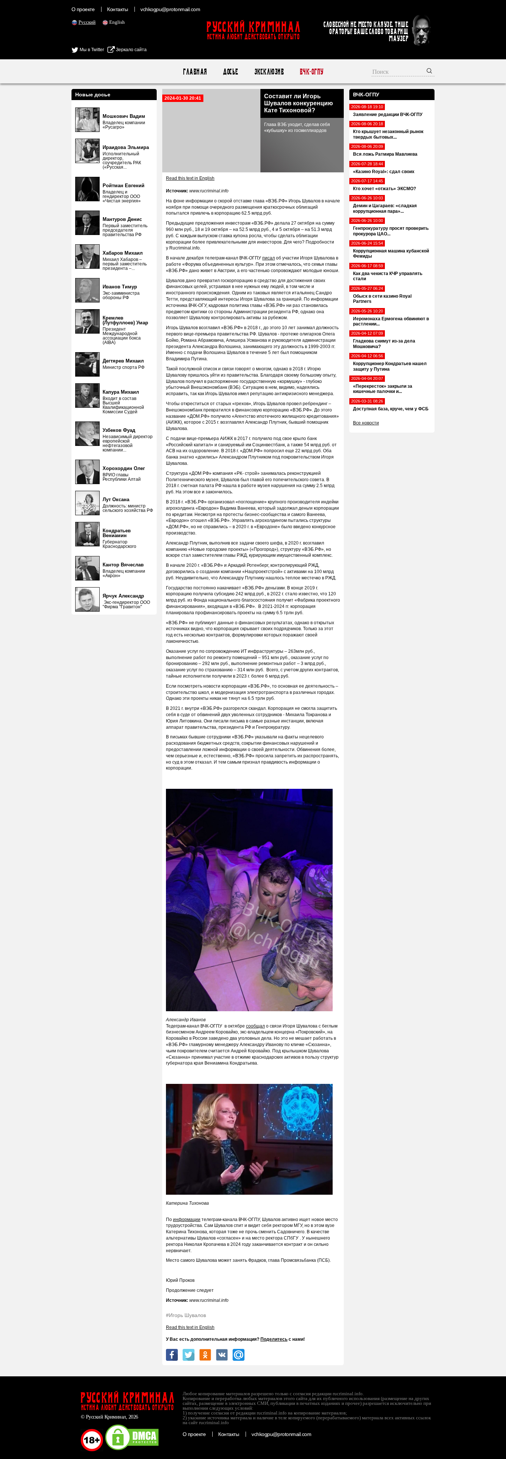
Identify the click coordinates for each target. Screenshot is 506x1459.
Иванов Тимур (120, 287)
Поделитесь (273, 1339)
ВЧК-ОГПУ (311, 72)
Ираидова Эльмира (126, 147)
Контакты (117, 9)
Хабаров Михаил (123, 253)
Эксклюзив (268, 72)
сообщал (255, 1026)
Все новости (366, 423)
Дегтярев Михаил (123, 361)
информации (186, 1219)
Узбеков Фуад (119, 430)
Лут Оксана (116, 499)
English (117, 22)
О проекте (82, 9)
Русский (87, 22)
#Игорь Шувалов (186, 1315)
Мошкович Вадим (124, 116)
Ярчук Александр (123, 596)
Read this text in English (190, 178)
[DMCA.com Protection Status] (132, 1449)
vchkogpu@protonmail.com (170, 9)
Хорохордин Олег (124, 468)
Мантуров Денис (122, 219)
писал (268, 258)
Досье (230, 72)
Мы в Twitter (91, 49)
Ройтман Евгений (123, 185)
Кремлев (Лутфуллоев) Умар (125, 320)
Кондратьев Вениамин (117, 533)
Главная (195, 72)
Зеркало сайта (131, 49)
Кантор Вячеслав (123, 565)
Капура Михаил (121, 392)
